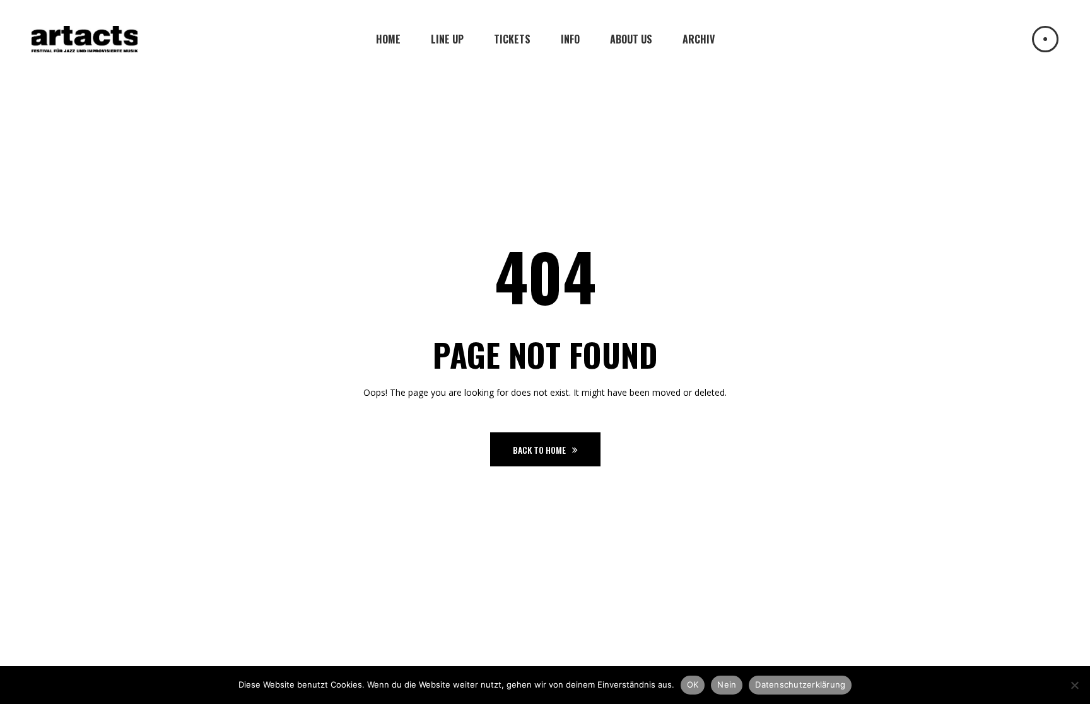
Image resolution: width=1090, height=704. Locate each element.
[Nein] (1074, 685)
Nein (726, 684)
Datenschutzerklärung (800, 684)
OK (693, 684)
